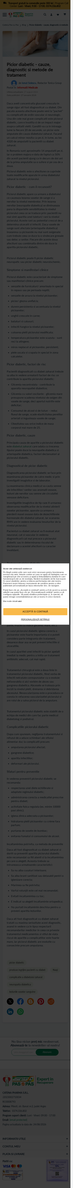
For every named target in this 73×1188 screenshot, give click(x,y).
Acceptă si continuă (35, 611)
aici (20, 601)
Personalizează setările (35, 619)
